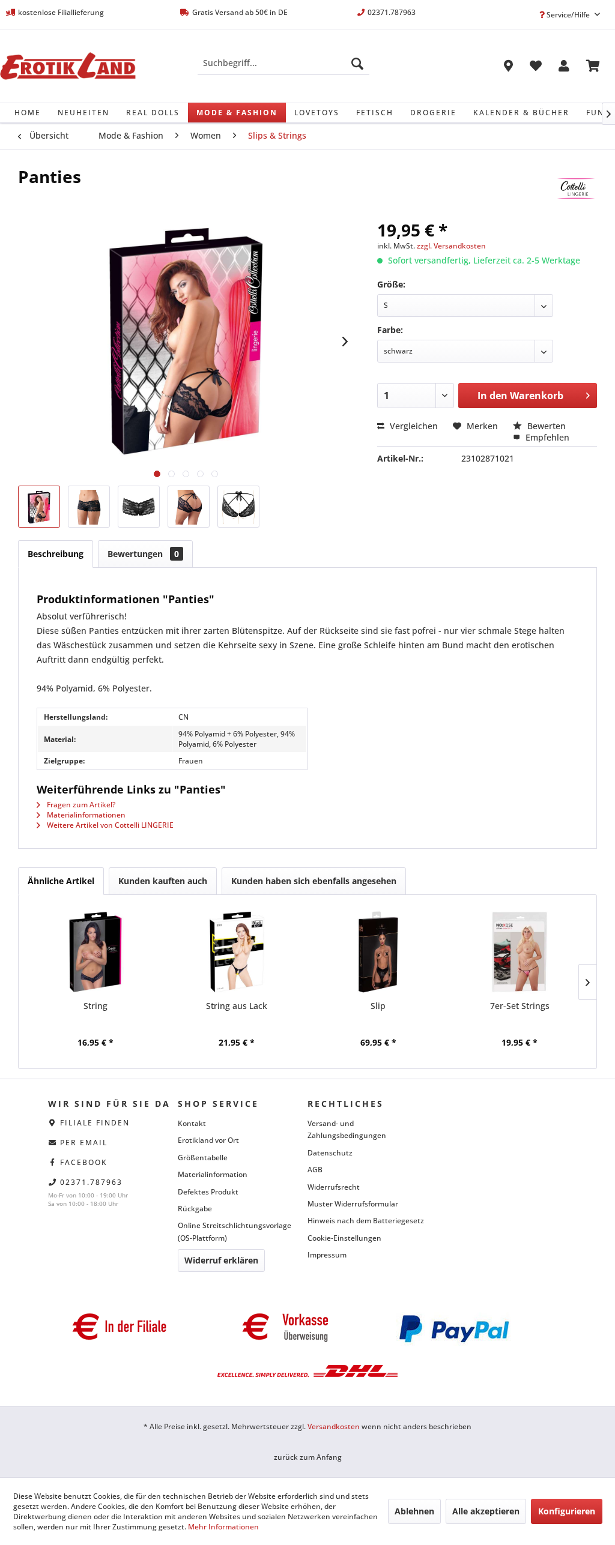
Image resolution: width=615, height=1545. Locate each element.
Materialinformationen (85, 815)
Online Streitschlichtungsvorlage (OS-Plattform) (234, 1231)
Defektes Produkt (208, 1192)
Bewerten (545, 426)
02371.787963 (91, 1182)
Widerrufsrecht (334, 1187)
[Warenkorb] (593, 68)
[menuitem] (284, 63)
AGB (315, 1169)
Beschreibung (55, 553)
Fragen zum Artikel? (80, 805)
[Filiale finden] (508, 68)
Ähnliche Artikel (61, 881)
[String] (95, 952)
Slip (378, 1005)
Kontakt (192, 1123)
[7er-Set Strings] (520, 952)
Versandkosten (334, 1426)
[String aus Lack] (237, 952)
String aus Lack (236, 1005)
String (95, 1005)
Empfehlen (546, 437)
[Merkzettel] (536, 68)
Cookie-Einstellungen (344, 1238)
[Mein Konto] (564, 68)
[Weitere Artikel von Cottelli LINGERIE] (576, 188)
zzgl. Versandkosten (451, 246)
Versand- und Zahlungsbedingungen (347, 1129)
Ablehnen (414, 1511)
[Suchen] (357, 63)
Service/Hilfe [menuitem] (568, 15)
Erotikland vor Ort (208, 1140)
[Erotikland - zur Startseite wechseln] (68, 66)
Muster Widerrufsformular (353, 1204)
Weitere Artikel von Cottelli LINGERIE (109, 825)
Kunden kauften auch (162, 881)
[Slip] (378, 952)
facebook (84, 1162)
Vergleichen (412, 426)
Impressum (327, 1255)
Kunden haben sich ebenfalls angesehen (313, 881)
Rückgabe (195, 1208)
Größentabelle (203, 1157)
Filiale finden (95, 1123)
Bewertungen (143, 553)
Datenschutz (330, 1153)
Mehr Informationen (223, 1527)
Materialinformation (212, 1174)
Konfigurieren (566, 1511)
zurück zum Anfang (308, 1457)
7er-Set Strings (520, 1005)
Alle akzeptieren (486, 1511)
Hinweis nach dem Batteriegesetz (366, 1220)
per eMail (84, 1142)
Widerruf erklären (221, 1260)
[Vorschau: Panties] (39, 507)
